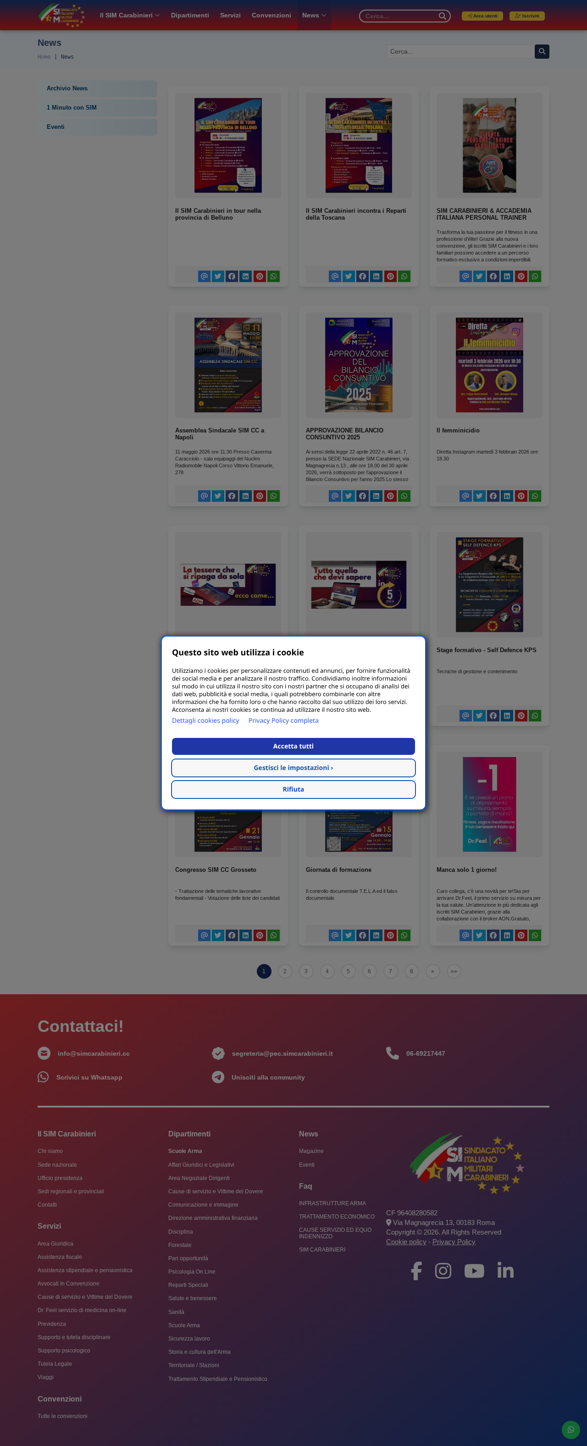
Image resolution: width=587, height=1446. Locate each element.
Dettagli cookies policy (205, 720)
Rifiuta (294, 789)
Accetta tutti (293, 746)
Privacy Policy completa (284, 720)
